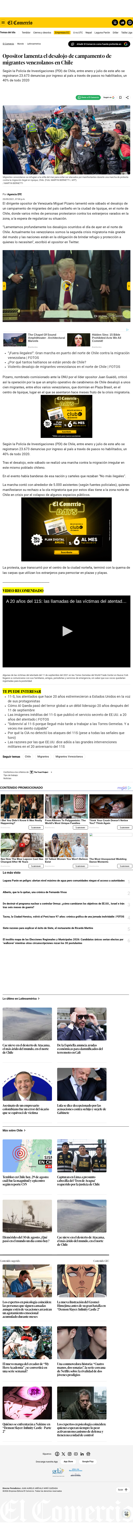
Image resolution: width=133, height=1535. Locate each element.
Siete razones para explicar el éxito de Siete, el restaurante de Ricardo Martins (48, 928)
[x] (63, 1454)
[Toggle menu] (3, 22)
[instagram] (70, 1454)
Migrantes (43, 756)
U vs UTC (78, 32)
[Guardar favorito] (120, 97)
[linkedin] (82, 1454)
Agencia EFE (14, 194)
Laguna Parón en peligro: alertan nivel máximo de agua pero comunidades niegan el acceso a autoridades (64, 880)
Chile (28, 756)
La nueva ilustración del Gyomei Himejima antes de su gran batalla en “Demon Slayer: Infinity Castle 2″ (81, 1305)
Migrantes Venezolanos (69, 756)
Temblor (26, 32)
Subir (120, 1490)
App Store (68, 1461)
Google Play (88, 1461)
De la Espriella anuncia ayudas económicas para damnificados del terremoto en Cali (80, 1049)
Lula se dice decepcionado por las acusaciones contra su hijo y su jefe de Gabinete (81, 1109)
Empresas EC (62, 32)
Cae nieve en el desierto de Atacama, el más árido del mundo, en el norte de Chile (26, 1049)
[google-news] (88, 1454)
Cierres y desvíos (42, 32)
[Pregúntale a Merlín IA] (126, 1514)
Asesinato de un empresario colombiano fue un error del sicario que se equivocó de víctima (26, 1109)
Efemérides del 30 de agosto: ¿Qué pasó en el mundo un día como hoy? (26, 1239)
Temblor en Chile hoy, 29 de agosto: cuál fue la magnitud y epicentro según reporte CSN (26, 1180)
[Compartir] (127, 97)
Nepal (89, 32)
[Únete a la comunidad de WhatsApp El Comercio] (88, 97)
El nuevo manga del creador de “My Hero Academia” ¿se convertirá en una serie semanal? (26, 1367)
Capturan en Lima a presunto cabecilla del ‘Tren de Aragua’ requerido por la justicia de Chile (78, 1180)
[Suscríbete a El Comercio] (122, 22)
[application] (66, 631)
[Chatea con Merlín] (115, 22)
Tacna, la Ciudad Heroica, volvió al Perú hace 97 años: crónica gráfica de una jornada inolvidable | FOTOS (63, 916)
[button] (66, 631)
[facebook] (57, 1454)
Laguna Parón (102, 32)
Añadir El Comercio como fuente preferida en (99, 44)
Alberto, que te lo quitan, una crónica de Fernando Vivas (35, 892)
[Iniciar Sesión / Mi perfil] (130, 22)
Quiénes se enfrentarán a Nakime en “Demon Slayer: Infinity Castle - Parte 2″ (27, 1427)
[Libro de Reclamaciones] (75, 1472)
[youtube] (76, 1454)
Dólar (115, 32)
